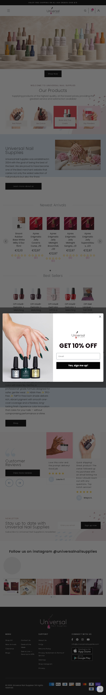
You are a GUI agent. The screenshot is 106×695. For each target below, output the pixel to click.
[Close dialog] (100, 316)
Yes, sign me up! (78, 365)
